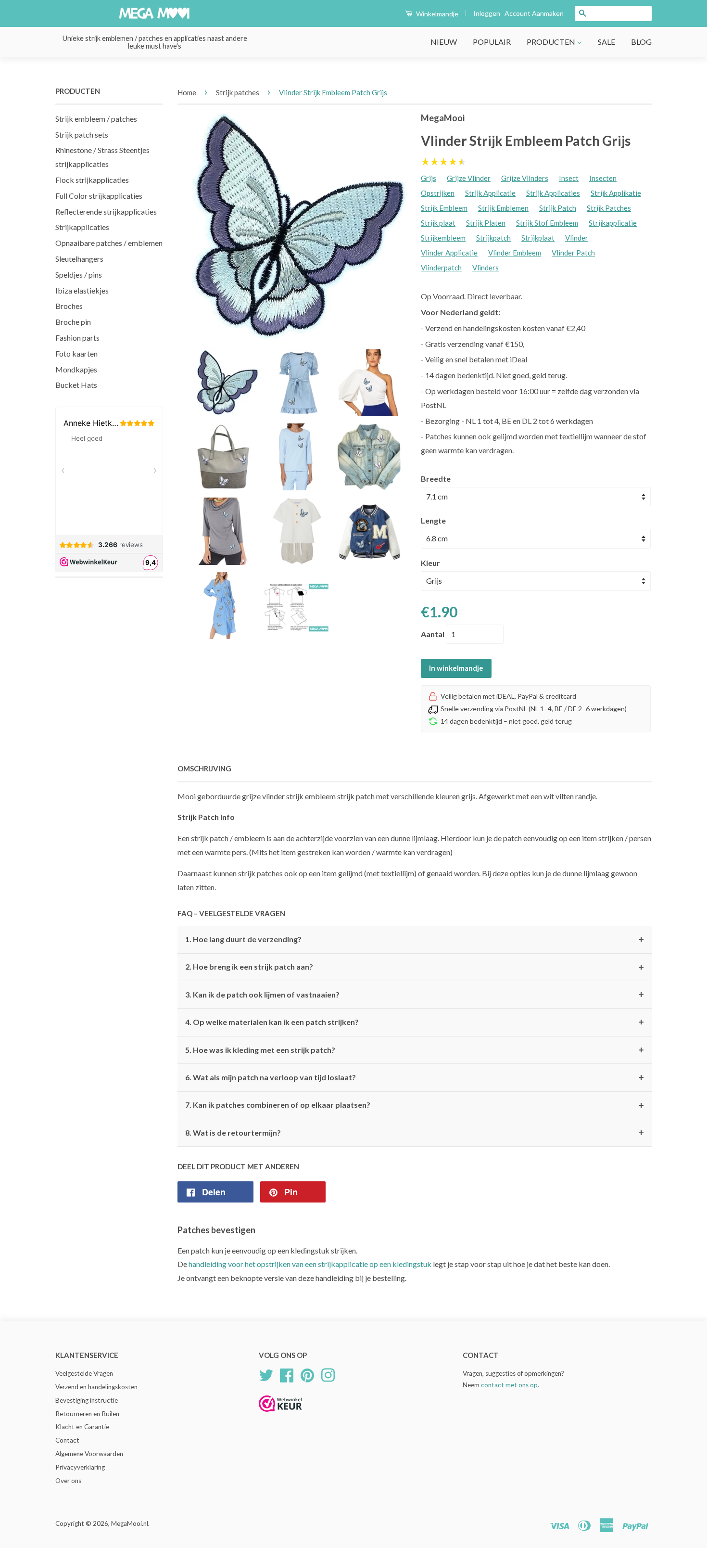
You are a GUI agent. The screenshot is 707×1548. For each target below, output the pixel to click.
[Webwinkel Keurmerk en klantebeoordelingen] (280, 1415)
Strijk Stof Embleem (547, 222)
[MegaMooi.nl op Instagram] (328, 1374)
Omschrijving (204, 768)
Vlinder (576, 237)
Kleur (430, 562)
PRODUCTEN (552, 41)
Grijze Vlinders (524, 178)
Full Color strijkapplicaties (98, 195)
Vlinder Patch (573, 252)
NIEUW (443, 41)
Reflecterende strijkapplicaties (106, 211)
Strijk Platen (485, 222)
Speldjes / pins (78, 274)
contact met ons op (509, 1385)
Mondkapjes (76, 369)
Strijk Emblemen (503, 208)
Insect (569, 178)
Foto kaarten (76, 353)
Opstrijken (437, 193)
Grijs (428, 178)
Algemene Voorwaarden (89, 1454)
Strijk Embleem (444, 208)
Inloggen (486, 13)
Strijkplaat (538, 237)
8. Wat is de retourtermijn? (414, 1132)
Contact (67, 1440)
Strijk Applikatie (616, 193)
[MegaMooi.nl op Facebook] (286, 1374)
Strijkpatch (493, 237)
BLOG (641, 41)
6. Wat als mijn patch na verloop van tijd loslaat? (414, 1077)
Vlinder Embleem (514, 252)
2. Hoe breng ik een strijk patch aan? (414, 967)
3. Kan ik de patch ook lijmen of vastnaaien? (414, 994)
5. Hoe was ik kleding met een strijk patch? (414, 1050)
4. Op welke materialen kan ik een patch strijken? (414, 1022)
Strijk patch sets (81, 134)
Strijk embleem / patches (96, 118)
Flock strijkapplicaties (92, 179)
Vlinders (485, 267)
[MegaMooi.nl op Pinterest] (307, 1374)
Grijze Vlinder (469, 178)
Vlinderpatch (441, 267)
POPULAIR (492, 41)
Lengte (433, 520)
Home (186, 92)
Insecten (603, 178)
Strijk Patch (557, 208)
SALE (606, 41)
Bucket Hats (76, 384)
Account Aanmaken (534, 13)
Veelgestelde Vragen (84, 1373)
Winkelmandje (436, 14)
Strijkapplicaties (82, 226)
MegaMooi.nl (129, 1523)
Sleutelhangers (79, 258)
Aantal (432, 634)
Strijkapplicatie (613, 222)
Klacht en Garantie (82, 1427)
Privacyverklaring (80, 1467)
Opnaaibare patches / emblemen (109, 242)
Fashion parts (77, 337)
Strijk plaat (438, 222)
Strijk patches (237, 92)
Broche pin (73, 321)
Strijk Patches (609, 208)
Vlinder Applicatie (449, 252)
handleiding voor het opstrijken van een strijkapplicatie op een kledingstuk (310, 1263)
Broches (69, 305)
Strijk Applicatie (490, 193)
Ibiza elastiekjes (82, 290)
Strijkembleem (443, 237)
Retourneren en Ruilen (87, 1414)
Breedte (436, 478)
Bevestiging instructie (86, 1400)
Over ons (68, 1480)
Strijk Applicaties (553, 193)
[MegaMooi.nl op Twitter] (266, 1374)
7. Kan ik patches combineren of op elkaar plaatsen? (414, 1105)
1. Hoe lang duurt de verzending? (414, 939)
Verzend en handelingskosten (96, 1387)
